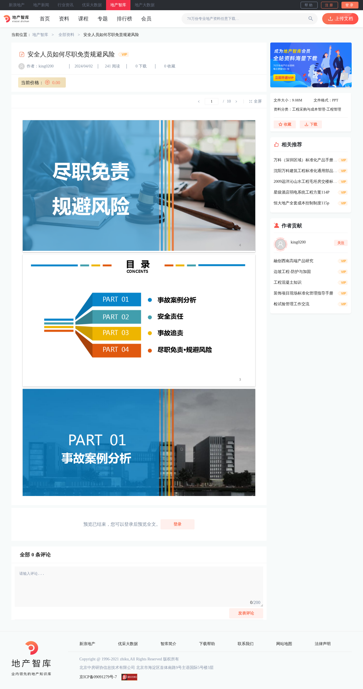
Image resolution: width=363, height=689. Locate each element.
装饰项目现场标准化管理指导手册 (303, 293)
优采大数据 (92, 5)
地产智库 (118, 5)
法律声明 (323, 644)
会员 (146, 19)
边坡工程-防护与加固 (292, 272)
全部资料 (66, 35)
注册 (329, 5)
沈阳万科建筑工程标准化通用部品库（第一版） (305, 171)
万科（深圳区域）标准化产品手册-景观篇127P (305, 160)
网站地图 (284, 644)
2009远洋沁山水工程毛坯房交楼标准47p (305, 181)
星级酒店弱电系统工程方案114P (302, 192)
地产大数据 (145, 5)
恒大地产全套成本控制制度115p (301, 203)
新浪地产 (17, 5)
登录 (349, 5)
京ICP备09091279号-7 (98, 677)
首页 (45, 19)
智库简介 (168, 644)
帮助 (309, 5)
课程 (83, 19)
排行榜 (124, 19)
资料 (64, 19)
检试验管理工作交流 (291, 304)
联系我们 (246, 644)
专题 (103, 19)
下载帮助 (207, 644)
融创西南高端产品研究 (293, 261)
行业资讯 (65, 5)
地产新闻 (41, 5)
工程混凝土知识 (287, 282)
